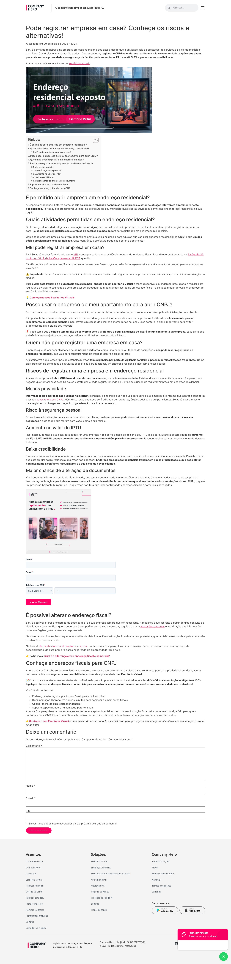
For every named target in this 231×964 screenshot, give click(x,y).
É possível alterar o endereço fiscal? (50, 184)
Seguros (30, 922)
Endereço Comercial (101, 867)
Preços (155, 867)
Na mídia (156, 880)
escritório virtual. (79, 63)
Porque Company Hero (163, 873)
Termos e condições (161, 885)
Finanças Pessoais (34, 885)
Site (28, 811)
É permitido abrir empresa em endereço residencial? (58, 144)
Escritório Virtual (34, 880)
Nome (30, 785)
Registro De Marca (35, 910)
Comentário (34, 745)
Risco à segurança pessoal (48, 170)
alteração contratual (152, 626)
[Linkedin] (176, 944)
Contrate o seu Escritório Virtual (49, 721)
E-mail (31, 798)
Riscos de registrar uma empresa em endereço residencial (62, 163)
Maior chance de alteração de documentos (56, 180)
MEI (76, 254)
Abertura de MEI (99, 880)
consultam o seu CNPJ (49, 399)
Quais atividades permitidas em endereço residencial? (59, 148)
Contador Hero (33, 867)
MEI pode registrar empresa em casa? (53, 152)
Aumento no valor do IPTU (48, 174)
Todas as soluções (160, 861)
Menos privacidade (44, 167)
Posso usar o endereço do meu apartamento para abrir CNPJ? (64, 155)
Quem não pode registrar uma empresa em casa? (57, 159)
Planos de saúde (99, 910)
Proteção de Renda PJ (102, 898)
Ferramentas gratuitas (37, 916)
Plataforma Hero (34, 904)
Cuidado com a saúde (36, 928)
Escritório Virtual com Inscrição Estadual (110, 873)
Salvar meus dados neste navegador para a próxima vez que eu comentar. (73, 823)
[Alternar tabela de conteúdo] (94, 140)
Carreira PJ (31, 873)
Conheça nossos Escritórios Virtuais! (52, 297)
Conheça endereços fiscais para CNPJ (50, 188)
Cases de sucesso (34, 861)
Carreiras (156, 891)
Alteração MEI (98, 885)
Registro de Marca (100, 891)
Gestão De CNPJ (34, 891)
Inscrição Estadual (35, 898)
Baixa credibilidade (45, 177)
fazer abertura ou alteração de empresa (64, 646)
